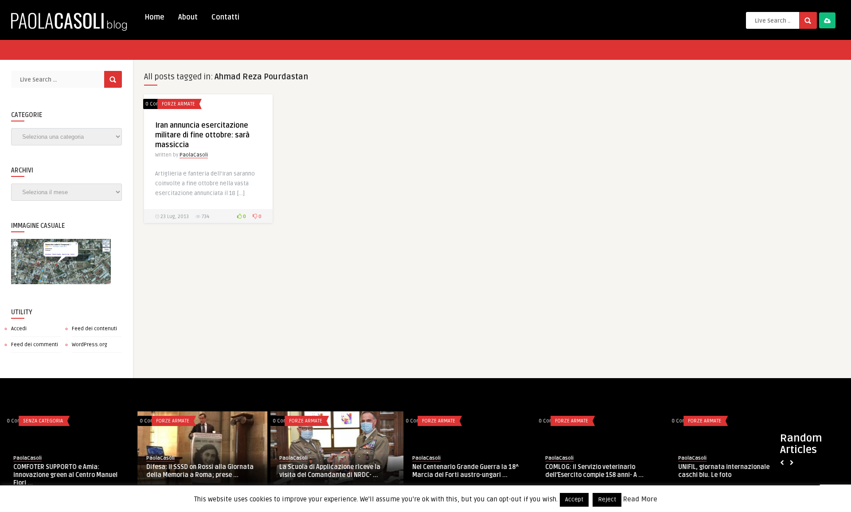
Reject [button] (607, 499)
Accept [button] (574, 499)
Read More (640, 499)
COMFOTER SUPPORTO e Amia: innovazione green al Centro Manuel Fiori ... (61, 475)
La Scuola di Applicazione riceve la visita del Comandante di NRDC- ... (325, 471)
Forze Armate (178, 104)
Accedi (19, 328)
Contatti (225, 17)
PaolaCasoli (194, 155)
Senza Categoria (39, 421)
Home (154, 17)
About (188, 17)
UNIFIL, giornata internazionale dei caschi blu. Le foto (725, 471)
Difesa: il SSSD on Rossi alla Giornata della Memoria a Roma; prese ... (195, 471)
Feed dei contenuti (94, 328)
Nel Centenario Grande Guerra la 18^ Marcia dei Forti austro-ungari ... (461, 470)
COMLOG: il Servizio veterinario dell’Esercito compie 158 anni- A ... (590, 471)
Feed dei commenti (34, 344)
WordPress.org (89, 344)
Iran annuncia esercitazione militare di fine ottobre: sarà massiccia (202, 135)
